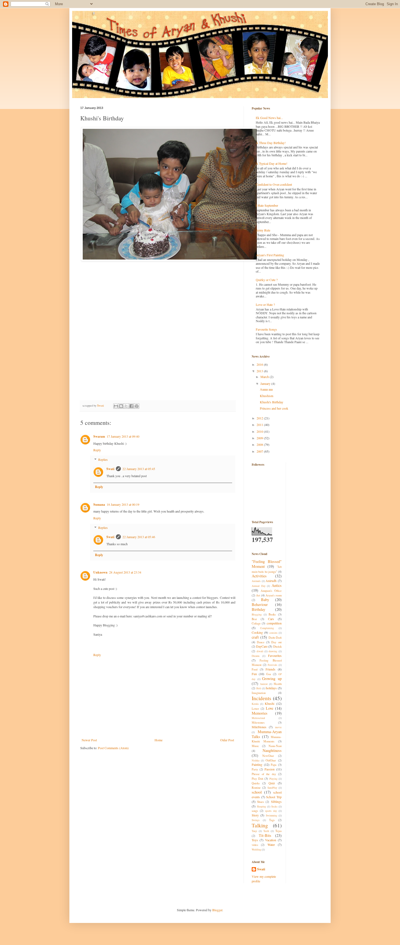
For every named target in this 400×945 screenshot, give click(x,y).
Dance (260, 642)
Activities (259, 575)
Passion (269, 769)
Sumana (99, 504)
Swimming (271, 815)
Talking (260, 825)
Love (269, 708)
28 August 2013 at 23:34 (125, 572)
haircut (264, 684)
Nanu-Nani (275, 746)
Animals (256, 581)
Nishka (255, 760)
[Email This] (116, 406)
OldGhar (271, 760)
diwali (260, 651)
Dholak (277, 646)
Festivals (272, 665)
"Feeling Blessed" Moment (267, 564)
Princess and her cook (274, 408)
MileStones (259, 727)
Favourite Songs (266, 329)
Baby (265, 599)
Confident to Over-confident (274, 184)
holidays (271, 688)
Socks (274, 806)
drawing (273, 651)
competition (274, 623)
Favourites (275, 655)
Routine (256, 787)
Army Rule (263, 230)
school (257, 792)
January (265, 383)
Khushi (269, 703)
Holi (258, 688)
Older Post (227, 740)
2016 (260, 364)
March (265, 376)
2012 (260, 418)
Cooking (257, 632)
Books (272, 614)
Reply (97, 450)
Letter (255, 709)
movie (278, 727)
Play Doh (257, 779)
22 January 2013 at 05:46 (138, 537)
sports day (271, 811)
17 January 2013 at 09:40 (123, 436)
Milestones (258, 722)
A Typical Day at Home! (271, 163)
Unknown (100, 572)
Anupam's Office (271, 591)
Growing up (272, 678)
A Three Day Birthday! (271, 143)
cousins (273, 633)
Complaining (267, 628)
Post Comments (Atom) (113, 748)
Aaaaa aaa (266, 389)
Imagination (259, 693)
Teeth (266, 831)
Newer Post (89, 740)
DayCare (261, 646)
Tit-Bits (265, 835)
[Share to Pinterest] (136, 406)
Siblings (276, 801)
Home (158, 740)
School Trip (274, 797)
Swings (256, 820)
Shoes (260, 802)
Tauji (254, 831)
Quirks (256, 783)
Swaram (99, 436)
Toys (255, 840)
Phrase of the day (264, 774)
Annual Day (259, 586)
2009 (260, 438)
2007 (260, 451)
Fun (254, 674)
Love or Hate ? (265, 304)
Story (255, 815)
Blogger (217, 910)
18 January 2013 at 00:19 (123, 504)
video (255, 845)
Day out (276, 642)
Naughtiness (272, 750)
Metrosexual (258, 718)
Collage (256, 623)
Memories (259, 713)
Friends (270, 669)
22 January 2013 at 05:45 (138, 469)
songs (255, 811)
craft (255, 637)
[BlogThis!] (121, 406)
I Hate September (267, 205)
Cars (271, 619)
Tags (272, 820)
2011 (260, 424)
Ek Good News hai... (269, 117)
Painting (257, 764)
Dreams (256, 656)
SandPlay (272, 787)
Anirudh (271, 580)
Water (271, 844)
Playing (273, 779)
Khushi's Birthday (271, 402)
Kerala (255, 704)
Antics (277, 585)
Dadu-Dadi (275, 637)
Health (278, 684)
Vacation (270, 840)
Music (255, 746)
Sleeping (261, 806)
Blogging (257, 614)
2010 (260, 431)
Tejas (278, 831)
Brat (254, 619)
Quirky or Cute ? (267, 280)
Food (254, 669)
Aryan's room (273, 595)
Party (255, 769)
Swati (110, 469)
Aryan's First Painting (270, 255)
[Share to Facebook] (131, 406)
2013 (260, 371)
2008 (260, 444)
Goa (268, 674)
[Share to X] (126, 406)
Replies (103, 459)
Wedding (256, 849)
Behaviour (260, 604)
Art (258, 595)
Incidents (261, 698)
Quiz (272, 783)
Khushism (266, 396)
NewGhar (268, 756)
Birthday (258, 609)
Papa (273, 765)
